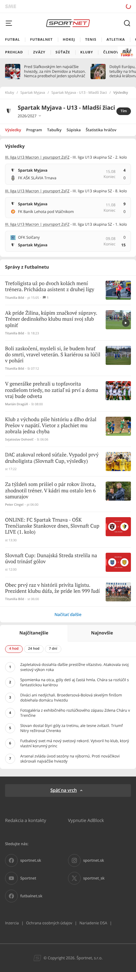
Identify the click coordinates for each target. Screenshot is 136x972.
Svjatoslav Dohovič (19, 439)
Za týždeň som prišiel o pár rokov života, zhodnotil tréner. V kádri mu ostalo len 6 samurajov (50, 491)
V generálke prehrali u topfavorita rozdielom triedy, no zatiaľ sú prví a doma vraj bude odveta (51, 390)
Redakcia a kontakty (25, 820)
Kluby (9, 93)
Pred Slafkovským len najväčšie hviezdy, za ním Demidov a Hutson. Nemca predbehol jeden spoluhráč (55, 71)
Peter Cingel (14, 505)
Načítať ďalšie (68, 614)
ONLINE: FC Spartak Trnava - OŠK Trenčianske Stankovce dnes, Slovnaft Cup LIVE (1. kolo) (52, 526)
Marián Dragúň (16, 404)
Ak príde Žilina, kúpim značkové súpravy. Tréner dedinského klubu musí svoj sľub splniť (51, 319)
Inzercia (12, 923)
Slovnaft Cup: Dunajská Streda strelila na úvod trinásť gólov (51, 559)
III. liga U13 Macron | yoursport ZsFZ (37, 157)
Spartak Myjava (33, 93)
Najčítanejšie (33, 633)
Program (34, 130)
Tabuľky (54, 130)
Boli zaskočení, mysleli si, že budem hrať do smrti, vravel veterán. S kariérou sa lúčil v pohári (52, 355)
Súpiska (73, 130)
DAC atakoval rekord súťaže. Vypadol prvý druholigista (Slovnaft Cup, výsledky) (51, 458)
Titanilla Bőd (14, 298)
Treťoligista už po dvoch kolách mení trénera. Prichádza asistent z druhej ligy (49, 287)
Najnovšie (102, 633)
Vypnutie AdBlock (86, 820)
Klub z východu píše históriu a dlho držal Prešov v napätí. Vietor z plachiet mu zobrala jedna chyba (50, 426)
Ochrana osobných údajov (49, 923)
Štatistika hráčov (101, 130)
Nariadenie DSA (93, 923)
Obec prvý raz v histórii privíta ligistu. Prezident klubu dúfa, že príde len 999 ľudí (52, 588)
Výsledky (13, 130)
